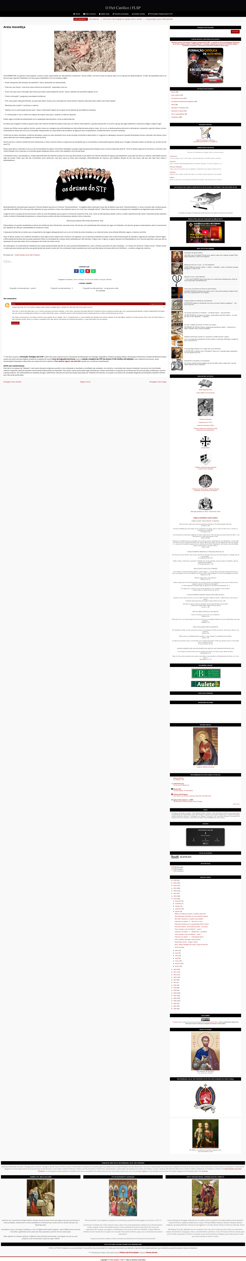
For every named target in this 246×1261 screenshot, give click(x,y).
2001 (175, 1006)
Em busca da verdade (91, 279)
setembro (178, 909)
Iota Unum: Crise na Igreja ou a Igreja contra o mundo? (122, 19)
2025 (175, 883)
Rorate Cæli (177, 789)
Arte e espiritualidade (177, 114)
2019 (175, 898)
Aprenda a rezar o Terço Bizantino (194, 276)
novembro (178, 903)
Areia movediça (179, 947)
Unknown (173, 161)
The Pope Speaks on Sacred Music (183, 790)
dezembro (178, 901)
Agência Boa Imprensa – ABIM (183, 800)
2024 (175, 885)
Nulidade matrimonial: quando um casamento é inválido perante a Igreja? (206, 336)
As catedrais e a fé (178, 779)
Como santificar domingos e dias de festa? (188, 939)
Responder (15, 323)
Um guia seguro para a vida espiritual (159, 19)
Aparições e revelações (178, 107)
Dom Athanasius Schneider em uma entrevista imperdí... (192, 916)
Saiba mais (104, 14)
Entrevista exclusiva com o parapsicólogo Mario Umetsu (192, 924)
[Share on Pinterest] (87, 271)
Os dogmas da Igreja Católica (193, 252)
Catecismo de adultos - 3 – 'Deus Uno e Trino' (189, 921)
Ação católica (175, 95)
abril (176, 958)
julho (176, 950)
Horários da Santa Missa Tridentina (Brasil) (205, 489)
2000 (175, 1008)
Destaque (81, 279)
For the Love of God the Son (181, 785)
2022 (175, 891)
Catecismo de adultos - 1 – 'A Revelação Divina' (189, 937)
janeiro (177, 966)
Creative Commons (213, 1022)
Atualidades (69, 279)
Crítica (75, 279)
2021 (175, 893)
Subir (241, 1258)
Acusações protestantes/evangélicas (182, 101)
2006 (175, 998)
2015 (175, 977)
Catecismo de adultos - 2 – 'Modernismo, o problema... (191, 931)
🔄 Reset (205, 843)
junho (177, 953)
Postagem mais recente (12, 382)
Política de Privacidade (129, 1252)
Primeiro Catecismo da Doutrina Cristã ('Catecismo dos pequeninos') (205, 429)
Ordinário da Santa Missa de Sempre (205, 490)
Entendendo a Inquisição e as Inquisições (197, 360)
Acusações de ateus (177, 98)
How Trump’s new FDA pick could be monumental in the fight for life (192, 796)
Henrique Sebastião (176, 167)
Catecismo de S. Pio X (205, 422)
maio (176, 955)
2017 (175, 972)
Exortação (102, 279)
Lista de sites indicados (205, 469)
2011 (175, 985)
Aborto (173, 92)
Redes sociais (139, 14)
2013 (175, 982)
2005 (175, 1001)
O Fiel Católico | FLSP (123, 7)
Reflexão (109, 279)
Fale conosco (90, 14)
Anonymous (173, 156)
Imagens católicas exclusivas (205, 767)
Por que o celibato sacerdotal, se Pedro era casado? (200, 324)
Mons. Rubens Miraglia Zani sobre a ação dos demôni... (192, 944)
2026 (175, 880)
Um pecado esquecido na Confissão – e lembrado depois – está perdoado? (207, 312)
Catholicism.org (178, 783)
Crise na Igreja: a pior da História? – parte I (188, 934)
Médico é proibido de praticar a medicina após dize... (191, 914)
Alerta (173, 104)
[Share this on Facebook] (76, 271)
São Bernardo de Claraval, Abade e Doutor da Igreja (187, 801)
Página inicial (85, 382)
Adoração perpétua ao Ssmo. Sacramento (205, 511)
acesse (204, 1171)
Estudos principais (121, 14)
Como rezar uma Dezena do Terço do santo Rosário (200, 288)
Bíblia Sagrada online (205, 389)
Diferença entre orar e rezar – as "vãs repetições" (199, 264)
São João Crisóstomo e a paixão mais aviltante (189, 919)
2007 (175, 995)
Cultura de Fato (178, 778)
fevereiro (178, 963)
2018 (175, 969)
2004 (175, 1003)
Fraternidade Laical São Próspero (27, 255)
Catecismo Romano (205, 419)
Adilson (172, 177)
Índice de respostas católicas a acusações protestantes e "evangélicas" (205, 140)
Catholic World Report (180, 794)
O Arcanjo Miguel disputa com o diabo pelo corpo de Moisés (202, 348)
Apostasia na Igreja (177, 111)
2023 (175, 888)
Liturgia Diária (205, 447)
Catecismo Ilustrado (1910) (205, 425)
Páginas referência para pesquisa (205, 467)
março (177, 961)
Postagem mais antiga (157, 382)
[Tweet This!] (82, 271)
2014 (175, 980)
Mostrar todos (236, 804)
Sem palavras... (94, 19)
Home (77, 14)
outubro (177, 906)
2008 (175, 993)
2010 (175, 988)
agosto (177, 911)
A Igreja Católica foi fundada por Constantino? (198, 300)
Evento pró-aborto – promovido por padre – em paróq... (192, 926)
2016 (175, 974)
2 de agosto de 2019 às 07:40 (156, 304)
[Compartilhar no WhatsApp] (93, 271)
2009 (175, 990)
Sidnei (13, 304)
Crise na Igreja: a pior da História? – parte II (188, 929)
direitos (176, 1022)
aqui (144, 1171)
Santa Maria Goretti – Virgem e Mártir (186, 942)
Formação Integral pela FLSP (161, 14)
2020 (175, 896)
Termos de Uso (151, 1252)
